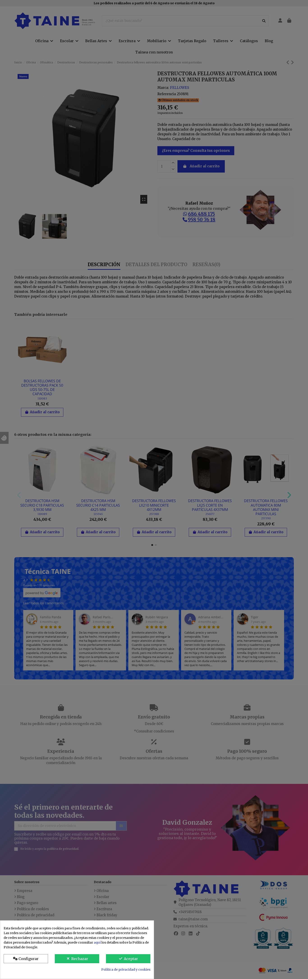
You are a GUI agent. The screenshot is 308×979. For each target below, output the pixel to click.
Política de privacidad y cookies (125, 969)
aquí (97, 942)
